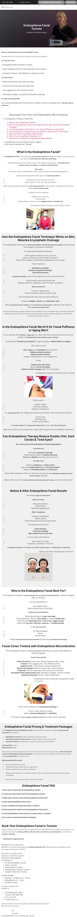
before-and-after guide (63, 311)
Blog (2, 853)
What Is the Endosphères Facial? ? (22, 123)
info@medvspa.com (11, 899)
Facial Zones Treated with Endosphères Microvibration (30, 138)
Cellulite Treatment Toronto (16, 872)
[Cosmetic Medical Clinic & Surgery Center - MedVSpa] (7, 7)
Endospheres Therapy (23, 144)
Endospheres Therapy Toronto (17, 870)
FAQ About (9, 144)
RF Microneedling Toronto (15, 863)
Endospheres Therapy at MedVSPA (19, 119)
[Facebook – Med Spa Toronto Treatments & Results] (3, 911)
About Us (9, 853)
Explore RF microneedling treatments (59, 429)
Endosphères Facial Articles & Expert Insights (23, 142)
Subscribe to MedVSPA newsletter (12, 856)
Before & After (18, 853)
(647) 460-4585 (7, 2)
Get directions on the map (10, 906)
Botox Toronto (11, 865)
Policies (31, 916)
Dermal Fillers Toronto (14, 867)
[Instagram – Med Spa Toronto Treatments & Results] (9, 911)
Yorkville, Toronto (24, 2)
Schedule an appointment (9, 886)
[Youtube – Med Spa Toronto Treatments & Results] (14, 912)
